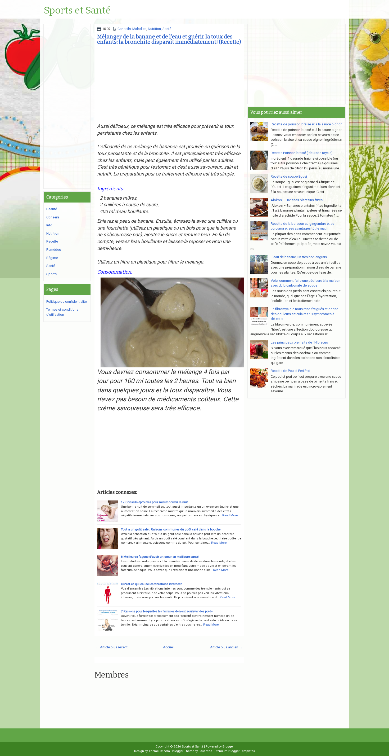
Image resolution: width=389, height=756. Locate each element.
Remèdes (53, 250)
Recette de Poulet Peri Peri (290, 371)
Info (49, 225)
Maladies (139, 29)
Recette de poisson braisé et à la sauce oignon (306, 124)
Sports (51, 274)
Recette (52, 241)
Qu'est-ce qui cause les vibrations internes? (151, 584)
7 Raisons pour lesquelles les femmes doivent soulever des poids (167, 611)
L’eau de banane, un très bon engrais (299, 257)
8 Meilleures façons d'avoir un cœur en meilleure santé (159, 557)
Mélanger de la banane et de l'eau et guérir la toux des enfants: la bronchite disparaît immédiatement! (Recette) (169, 39)
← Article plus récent (112, 647)
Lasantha (205, 751)
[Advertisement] (169, 86)
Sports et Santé (77, 10)
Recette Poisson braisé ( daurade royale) (302, 153)
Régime (52, 258)
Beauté (51, 209)
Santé (166, 29)
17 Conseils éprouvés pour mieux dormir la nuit (154, 502)
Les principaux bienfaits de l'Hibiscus (299, 342)
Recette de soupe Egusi (289, 176)
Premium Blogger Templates (235, 751)
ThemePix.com (159, 751)
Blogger (228, 746)
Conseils (124, 29)
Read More (230, 515)
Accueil (168, 647)
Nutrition (154, 29)
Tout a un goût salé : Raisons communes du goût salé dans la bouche (170, 529)
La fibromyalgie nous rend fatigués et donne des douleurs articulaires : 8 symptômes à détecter (304, 314)
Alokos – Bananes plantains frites (297, 200)
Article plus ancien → (226, 647)
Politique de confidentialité (66, 302)
